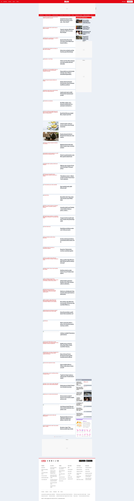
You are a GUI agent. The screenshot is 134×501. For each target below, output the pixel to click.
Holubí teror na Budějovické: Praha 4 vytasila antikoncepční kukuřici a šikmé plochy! (67, 292)
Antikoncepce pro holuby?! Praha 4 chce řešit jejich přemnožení (67, 386)
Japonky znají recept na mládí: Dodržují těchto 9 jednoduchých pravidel (66, 93)
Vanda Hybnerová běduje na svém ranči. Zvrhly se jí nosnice (67, 229)
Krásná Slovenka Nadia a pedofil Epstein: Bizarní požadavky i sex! (66, 312)
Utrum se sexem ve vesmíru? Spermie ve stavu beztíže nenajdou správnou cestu (67, 397)
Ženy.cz (85, 416)
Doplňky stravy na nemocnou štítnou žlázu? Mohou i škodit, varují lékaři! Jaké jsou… (66, 345)
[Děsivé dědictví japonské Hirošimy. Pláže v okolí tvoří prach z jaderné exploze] (88, 409)
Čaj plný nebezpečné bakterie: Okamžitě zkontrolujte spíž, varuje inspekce (67, 135)
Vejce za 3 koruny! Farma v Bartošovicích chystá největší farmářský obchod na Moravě (66, 355)
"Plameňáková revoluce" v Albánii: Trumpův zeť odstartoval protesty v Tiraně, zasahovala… (67, 177)
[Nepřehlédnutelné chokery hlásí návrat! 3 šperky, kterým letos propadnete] (88, 415)
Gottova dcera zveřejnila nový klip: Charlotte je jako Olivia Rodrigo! (67, 51)
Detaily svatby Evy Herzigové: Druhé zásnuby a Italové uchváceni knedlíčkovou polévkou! (67, 83)
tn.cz (85, 385)
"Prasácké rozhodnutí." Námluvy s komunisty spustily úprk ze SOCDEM (79, 399)
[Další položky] (94, 15)
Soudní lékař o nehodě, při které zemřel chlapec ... (86, 28)
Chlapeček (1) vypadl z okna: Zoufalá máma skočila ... (85, 38)
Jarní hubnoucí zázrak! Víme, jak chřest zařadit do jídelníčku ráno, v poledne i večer (67, 408)
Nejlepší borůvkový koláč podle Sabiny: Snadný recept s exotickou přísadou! (67, 146)
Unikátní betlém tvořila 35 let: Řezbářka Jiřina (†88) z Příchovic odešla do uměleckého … (67, 282)
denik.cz (85, 406)
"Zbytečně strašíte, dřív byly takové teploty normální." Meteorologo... (79, 393)
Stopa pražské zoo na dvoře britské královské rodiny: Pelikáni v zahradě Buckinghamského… (67, 72)
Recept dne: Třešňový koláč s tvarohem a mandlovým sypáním (66, 250)
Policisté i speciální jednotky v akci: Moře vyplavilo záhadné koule (67, 155)
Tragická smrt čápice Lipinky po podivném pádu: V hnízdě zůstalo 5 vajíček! (67, 376)
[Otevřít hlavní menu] (2, 2)
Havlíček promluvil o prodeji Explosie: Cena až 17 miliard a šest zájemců (67, 271)
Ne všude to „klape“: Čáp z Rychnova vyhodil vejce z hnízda (66, 428)
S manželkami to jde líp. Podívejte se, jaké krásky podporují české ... (79, 404)
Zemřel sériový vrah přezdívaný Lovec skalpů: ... (87, 33)
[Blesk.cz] (66, 1)
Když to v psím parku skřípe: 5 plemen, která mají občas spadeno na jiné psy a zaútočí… (67, 324)
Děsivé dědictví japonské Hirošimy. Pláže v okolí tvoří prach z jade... (79, 409)
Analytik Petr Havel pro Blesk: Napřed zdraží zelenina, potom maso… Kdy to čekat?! (66, 20)
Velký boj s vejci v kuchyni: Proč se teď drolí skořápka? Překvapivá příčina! (67, 167)
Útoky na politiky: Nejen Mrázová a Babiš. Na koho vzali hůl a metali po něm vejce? (67, 261)
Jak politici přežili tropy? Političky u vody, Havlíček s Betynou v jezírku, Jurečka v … (67, 209)
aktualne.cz (86, 401)
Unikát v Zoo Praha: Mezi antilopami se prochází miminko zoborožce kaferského (67, 62)
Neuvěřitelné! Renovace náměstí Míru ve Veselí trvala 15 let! (66, 113)
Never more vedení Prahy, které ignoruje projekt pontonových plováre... (79, 388)
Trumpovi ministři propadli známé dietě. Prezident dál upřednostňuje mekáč (67, 219)
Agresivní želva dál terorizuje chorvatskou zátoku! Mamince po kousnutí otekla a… (67, 41)
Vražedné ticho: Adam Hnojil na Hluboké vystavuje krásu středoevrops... (79, 384)
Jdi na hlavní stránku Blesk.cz (81, 17)
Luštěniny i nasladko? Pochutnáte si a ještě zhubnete (67, 333)
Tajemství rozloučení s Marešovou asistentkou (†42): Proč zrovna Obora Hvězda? (67, 31)
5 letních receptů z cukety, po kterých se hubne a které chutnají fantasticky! (67, 125)
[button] (82, 461)
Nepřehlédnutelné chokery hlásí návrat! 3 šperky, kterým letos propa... (79, 414)
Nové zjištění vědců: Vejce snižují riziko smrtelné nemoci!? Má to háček (66, 198)
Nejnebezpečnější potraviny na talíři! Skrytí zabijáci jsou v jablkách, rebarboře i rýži (66, 418)
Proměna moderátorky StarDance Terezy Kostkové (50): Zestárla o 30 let (67, 240)
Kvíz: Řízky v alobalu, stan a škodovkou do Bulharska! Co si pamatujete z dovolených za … (66, 104)
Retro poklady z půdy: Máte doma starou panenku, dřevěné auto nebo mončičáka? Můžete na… (67, 303)
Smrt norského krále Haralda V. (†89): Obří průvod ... (86, 22)
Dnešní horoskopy (79, 419)
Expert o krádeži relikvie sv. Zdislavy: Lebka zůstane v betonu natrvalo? (66, 366)
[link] (47, 461)
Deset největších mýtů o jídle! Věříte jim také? (66, 187)
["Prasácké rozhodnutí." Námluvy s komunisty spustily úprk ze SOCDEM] (88, 399)
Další (62, 436)
